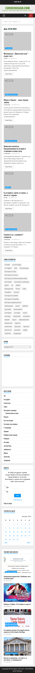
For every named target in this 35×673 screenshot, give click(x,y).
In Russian (7, 403)
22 (10, 536)
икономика (18, 309)
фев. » (29, 543)
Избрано (8, 94)
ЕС (12, 285)
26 (25, 536)
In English (8, 268)
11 (21, 528)
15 (10, 532)
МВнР (18, 285)
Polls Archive (8, 503)
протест (26, 326)
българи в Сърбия (11, 296)
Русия (18, 289)
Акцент (6, 417)
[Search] (25, 15)
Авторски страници (11, 229)
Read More (8, 74)
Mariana (7, 105)
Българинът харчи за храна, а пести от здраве (17, 180)
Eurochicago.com (17, 8)
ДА (7, 487)
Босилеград (24, 268)
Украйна (8, 292)
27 (29, 536)
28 (6, 539)
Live (31, 15)
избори (25, 306)
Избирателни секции (10, 435)
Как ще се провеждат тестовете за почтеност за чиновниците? (17, 646)
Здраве (6, 431)
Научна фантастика (12, 413)
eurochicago (16, 265)
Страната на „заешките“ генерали (17, 222)
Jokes (5, 407)
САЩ (24, 289)
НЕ (7, 492)
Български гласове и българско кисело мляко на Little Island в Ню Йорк (17, 618)
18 (21, 532)
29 (10, 539)
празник (17, 326)
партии (17, 323)
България (8, 282)
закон (17, 306)
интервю (8, 313)
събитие (8, 333)
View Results (17, 500)
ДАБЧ (7, 285)
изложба (8, 309)
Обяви (6, 453)
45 (5, 396)
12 (25, 528)
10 (17, 528)
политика (14, 94)
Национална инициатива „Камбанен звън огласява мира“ (17, 565)
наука (14, 320)
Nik (6, 58)
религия (17, 330)
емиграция (9, 306)
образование (24, 320)
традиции (17, 333)
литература (7, 446)
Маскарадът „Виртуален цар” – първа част (17, 41)
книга (25, 313)
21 (6, 536)
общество (8, 323)
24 (17, 536)
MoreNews (29, 669)
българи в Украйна (12, 299)
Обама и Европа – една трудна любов (17, 87)
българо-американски (13, 302)
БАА (15, 268)
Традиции (7, 460)
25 (21, 536)
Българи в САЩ (10, 272)
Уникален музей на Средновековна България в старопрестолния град (17, 134)
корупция (16, 316)
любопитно (7, 449)
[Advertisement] (18, 372)
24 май (7, 265)
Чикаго (16, 292)
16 (13, 532)
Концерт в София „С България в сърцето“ (17, 592)
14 (6, 532)
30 (13, 539)
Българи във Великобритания (16, 278)
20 (29, 532)
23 (13, 536)
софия (25, 330)
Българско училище (21, 282)
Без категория (8, 420)
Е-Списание (9, 48)
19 (25, 532)
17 (17, 532)
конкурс (8, 316)
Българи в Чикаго (11, 275)
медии (7, 320)
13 (29, 528)
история (14, 141)
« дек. (6, 543)
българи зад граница (10, 424)
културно (26, 316)
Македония (9, 289)
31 (17, 539)
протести (8, 330)
